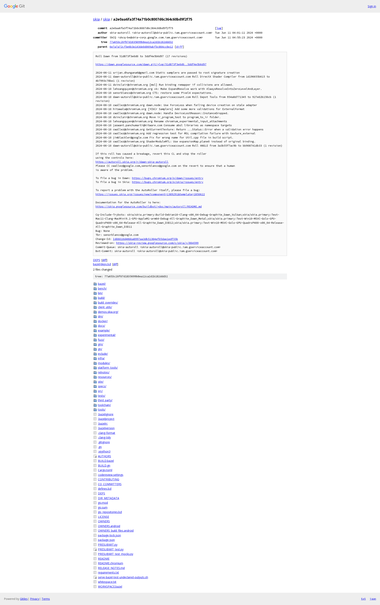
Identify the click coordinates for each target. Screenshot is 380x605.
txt (363, 598)
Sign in (372, 6)
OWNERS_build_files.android (116, 530)
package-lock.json (109, 535)
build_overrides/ (108, 302)
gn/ (100, 349)
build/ (101, 298)
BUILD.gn (104, 465)
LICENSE (103, 517)
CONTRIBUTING (108, 479)
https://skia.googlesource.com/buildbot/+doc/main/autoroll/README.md (149, 206)
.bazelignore (105, 414)
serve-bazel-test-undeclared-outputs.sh (123, 577)
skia (96, 19)
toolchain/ (104, 405)
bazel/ (102, 284)
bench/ (102, 288)
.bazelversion (106, 428)
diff (179, 46)
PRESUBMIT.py (107, 544)
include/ (103, 354)
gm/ (100, 344)
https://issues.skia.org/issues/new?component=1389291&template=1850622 (150, 194)
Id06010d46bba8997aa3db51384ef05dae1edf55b (145, 239)
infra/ (101, 358)
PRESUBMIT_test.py (111, 549)
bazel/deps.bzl (102, 264)
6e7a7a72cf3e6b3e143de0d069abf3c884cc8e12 (141, 46)
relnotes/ (103, 372)
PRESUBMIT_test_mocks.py (115, 554)
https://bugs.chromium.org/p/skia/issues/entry (167, 182)
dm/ (100, 316)
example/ (104, 330)
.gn (100, 447)
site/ (101, 381)
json (373, 598)
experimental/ (107, 335)
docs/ (101, 326)
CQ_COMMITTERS (110, 484)
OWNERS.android (109, 526)
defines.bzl (104, 488)
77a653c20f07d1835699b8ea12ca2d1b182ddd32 (141, 42)
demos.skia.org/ (108, 312)
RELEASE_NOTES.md (111, 568)
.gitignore (104, 442)
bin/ (100, 293)
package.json (106, 540)
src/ (100, 391)
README (103, 559)
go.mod (103, 503)
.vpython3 (104, 451)
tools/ (101, 409)
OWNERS (104, 521)
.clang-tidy (104, 437)
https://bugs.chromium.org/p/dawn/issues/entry (167, 178)
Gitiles (24, 599)
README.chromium (110, 563)
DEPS (96, 260)
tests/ (101, 396)
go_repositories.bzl (110, 512)
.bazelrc (103, 423)
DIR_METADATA (108, 498)
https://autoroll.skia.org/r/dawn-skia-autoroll (132, 162)
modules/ (104, 363)
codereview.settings (110, 475)
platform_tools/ (108, 367)
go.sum (102, 507)
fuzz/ (101, 340)
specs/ (102, 386)
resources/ (105, 377)
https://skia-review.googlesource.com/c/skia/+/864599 (157, 243)
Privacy (34, 599)
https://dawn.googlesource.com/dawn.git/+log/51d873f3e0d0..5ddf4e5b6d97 (151, 64)
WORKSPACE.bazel (110, 586)
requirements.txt (108, 572)
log (219, 28)
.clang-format (106, 433)
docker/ (103, 321)
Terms (46, 599)
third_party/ (105, 400)
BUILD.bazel (106, 461)
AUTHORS (104, 456)
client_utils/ (105, 307)
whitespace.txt (107, 582)
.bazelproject (106, 419)
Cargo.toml (105, 470)
